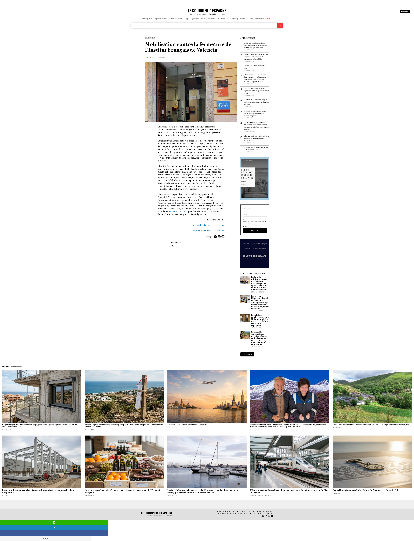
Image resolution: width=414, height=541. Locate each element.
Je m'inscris (229, 289)
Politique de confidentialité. (219, 297)
